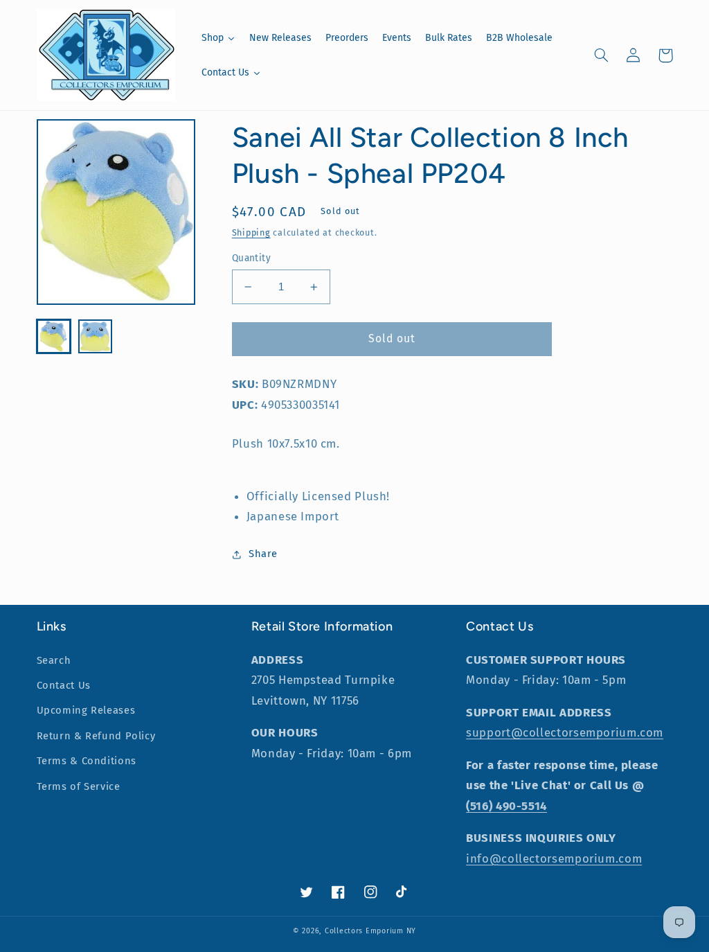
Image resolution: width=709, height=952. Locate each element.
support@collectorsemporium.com (564, 732)
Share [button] (263, 553)
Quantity (251, 258)
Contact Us (64, 685)
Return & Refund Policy (96, 736)
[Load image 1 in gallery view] (54, 336)
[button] (602, 55)
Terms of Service (78, 786)
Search (54, 660)
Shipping (251, 232)
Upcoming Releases (86, 710)
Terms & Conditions (86, 761)
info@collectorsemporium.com (554, 858)
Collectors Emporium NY (370, 930)
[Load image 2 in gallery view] (95, 336)
